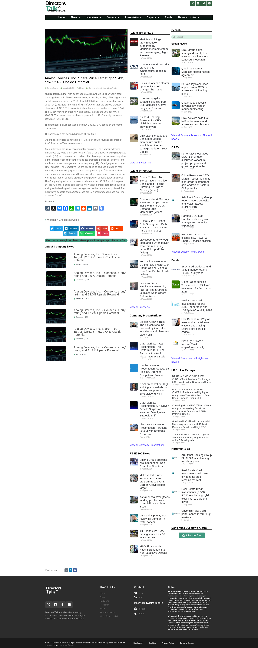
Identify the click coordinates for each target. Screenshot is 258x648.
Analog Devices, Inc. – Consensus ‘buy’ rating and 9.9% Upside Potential (100, 274)
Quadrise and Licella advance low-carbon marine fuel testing (193, 106)
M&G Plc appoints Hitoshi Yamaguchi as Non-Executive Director (153, 549)
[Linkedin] (198, 3)
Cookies (152, 643)
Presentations (133, 17)
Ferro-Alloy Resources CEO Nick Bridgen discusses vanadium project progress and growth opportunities (194, 160)
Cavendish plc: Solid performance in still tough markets (196, 514)
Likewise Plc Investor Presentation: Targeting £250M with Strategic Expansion (153, 429)
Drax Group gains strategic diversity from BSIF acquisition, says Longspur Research (153, 103)
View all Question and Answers (187, 251)
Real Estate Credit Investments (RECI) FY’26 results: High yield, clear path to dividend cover (196, 495)
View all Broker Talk (140, 162)
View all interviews (140, 307)
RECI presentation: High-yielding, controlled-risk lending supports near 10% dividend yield (154, 389)
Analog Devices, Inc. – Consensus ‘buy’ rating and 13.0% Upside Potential (100, 293)
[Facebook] (75, 570)
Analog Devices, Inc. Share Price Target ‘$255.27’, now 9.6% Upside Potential (97, 257)
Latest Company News (59, 246)
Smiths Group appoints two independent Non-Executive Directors (153, 463)
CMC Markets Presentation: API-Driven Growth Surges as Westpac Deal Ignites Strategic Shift (154, 409)
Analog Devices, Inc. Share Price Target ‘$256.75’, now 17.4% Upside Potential (97, 331)
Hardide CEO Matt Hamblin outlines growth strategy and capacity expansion (195, 220)
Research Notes (187, 17)
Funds (168, 17)
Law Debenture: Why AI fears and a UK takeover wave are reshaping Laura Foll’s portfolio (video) (154, 246)
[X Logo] (66, 570)
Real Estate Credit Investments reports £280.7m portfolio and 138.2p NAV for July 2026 (196, 305)
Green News (179, 43)
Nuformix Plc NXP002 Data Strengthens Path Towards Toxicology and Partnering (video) (154, 226)
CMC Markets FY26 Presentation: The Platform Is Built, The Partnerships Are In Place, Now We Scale (152, 350)
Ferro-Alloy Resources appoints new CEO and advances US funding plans (195, 89)
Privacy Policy (168, 643)
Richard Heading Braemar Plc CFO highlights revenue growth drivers (150, 122)
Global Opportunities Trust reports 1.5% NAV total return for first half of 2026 (196, 286)
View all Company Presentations (147, 445)
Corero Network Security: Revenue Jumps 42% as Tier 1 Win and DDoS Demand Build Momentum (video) (155, 206)
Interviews (92, 17)
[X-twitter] (192, 3)
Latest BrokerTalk (141, 33)
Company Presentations (146, 315)
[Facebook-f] (203, 3)
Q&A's (175, 147)
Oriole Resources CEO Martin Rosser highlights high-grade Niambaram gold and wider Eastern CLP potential (195, 182)
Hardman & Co (181, 448)
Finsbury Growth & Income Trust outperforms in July (192, 344)
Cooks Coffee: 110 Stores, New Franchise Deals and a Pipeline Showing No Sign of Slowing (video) (153, 184)
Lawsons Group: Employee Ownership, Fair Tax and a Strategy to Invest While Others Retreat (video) (153, 290)
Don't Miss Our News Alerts (189, 528)
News (74, 17)
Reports (151, 17)
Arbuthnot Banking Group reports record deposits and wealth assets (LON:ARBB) (196, 202)
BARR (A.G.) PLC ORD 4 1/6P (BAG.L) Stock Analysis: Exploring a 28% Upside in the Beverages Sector (191, 379)
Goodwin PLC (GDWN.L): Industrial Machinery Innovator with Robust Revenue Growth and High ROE (191, 424)
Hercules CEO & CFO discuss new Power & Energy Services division (196, 237)
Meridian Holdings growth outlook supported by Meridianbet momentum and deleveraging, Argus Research (154, 47)
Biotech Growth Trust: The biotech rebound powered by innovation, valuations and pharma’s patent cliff (154, 328)
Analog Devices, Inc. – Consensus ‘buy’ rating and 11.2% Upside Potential (100, 349)
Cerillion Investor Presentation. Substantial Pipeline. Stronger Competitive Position (154, 370)
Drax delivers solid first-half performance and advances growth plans (195, 121)
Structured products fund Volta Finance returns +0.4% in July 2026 (196, 269)
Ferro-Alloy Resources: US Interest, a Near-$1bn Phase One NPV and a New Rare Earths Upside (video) (154, 268)
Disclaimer (138, 643)
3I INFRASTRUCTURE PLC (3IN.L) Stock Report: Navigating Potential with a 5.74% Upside (191, 437)
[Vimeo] (209, 3)
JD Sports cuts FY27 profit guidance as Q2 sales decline (152, 534)
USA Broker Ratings (94, 88)
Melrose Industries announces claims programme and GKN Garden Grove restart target (152, 481)
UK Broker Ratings (183, 370)
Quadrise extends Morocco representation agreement (195, 71)
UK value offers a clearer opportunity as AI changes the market (154, 86)
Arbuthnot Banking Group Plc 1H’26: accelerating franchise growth (196, 458)
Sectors (111, 17)
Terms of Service (187, 643)
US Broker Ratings (106, 88)
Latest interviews (141, 171)
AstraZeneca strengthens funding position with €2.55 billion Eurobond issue (155, 502)
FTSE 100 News (140, 453)
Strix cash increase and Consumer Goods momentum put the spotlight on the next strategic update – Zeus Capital (154, 143)
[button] (56, 228)
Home (61, 17)
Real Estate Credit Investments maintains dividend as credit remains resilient (194, 475)
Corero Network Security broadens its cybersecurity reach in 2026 (154, 69)
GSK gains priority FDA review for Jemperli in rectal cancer (153, 518)
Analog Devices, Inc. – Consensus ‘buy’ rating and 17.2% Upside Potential (100, 311)
